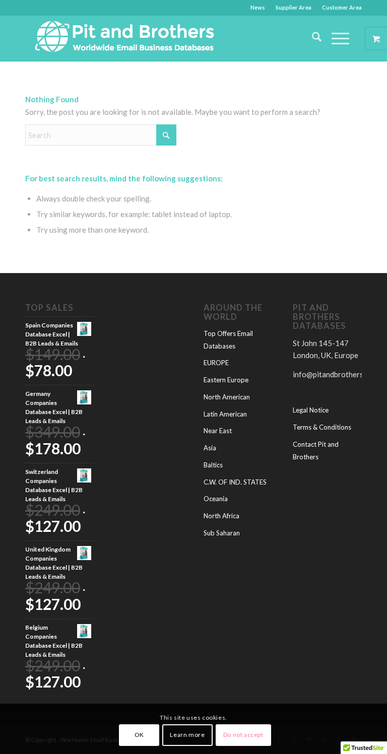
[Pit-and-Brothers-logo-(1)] (124, 38)
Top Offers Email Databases (228, 339)
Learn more (187, 734)
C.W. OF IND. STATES (235, 482)
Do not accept (243, 734)
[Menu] (335, 38)
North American (227, 397)
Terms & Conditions (322, 427)
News (257, 7)
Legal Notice (311, 410)
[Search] (311, 38)
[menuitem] (258, 7)
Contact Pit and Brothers (316, 450)
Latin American (225, 414)
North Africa (221, 516)
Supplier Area (293, 7)
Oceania (216, 499)
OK (139, 734)
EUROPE (216, 363)
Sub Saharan (222, 533)
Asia (210, 448)
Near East (218, 431)
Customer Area (342, 7)
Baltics (213, 465)
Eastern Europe (226, 380)
